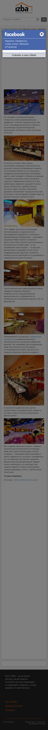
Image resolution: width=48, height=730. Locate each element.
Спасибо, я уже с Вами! (24, 55)
